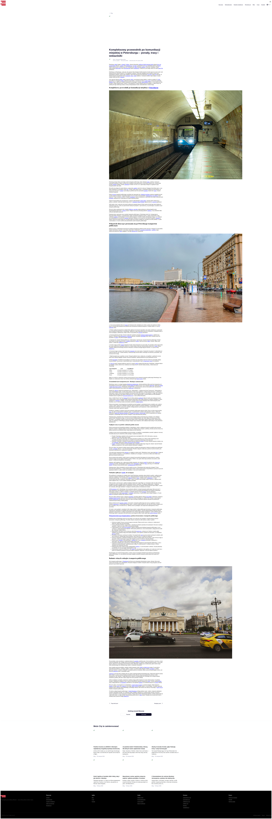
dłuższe (138, 401)
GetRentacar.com (186, 801)
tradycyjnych (160, 687)
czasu (151, 361)
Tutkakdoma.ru (186, 807)
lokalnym (143, 194)
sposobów (136, 661)
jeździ (141, 667)
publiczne (141, 64)
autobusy (143, 67)
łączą (158, 64)
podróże (116, 216)
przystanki (151, 668)
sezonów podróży (123, 503)
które (152, 64)
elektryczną (146, 667)
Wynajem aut (248, 4)
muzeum (126, 218)
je (159, 326)
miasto (115, 64)
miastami (117, 400)
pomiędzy (146, 190)
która (136, 67)
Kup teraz (221, 4)
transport (158, 218)
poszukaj (143, 540)
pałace (148, 341)
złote (141, 695)
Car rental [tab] (143, 714)
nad (156, 74)
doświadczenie (127, 68)
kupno (126, 325)
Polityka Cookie (232, 801)
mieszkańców (129, 65)
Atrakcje (48, 797)
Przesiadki (114, 359)
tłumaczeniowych (150, 195)
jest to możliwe (127, 527)
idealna (125, 398)
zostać (141, 200)
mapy (138, 478)
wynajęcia (123, 686)
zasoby (124, 472)
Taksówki (111, 673)
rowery (118, 686)
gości (149, 681)
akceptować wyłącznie (126, 336)
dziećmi (133, 540)
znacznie (140, 332)
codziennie (126, 184)
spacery (110, 465)
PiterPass (185, 805)
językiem (148, 194)
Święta (113, 443)
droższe (159, 681)
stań (142, 535)
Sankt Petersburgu (133, 691)
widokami (111, 463)
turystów (135, 65)
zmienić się (126, 696)
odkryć (133, 686)
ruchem (142, 441)
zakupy (116, 337)
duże (121, 231)
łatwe (159, 65)
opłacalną (111, 327)
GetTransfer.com (186, 799)
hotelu (110, 494)
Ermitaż (161, 385)
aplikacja (130, 478)
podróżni (154, 230)
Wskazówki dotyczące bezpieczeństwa (120, 516)
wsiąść (146, 80)
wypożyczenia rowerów (136, 684)
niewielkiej (143, 336)
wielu (159, 79)
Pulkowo (131, 209)
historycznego (139, 378)
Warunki (230, 799)
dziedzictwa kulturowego (132, 384)
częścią (136, 363)
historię (123, 64)
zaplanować (121, 342)
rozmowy (138, 546)
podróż (120, 79)
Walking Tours (140, 797)
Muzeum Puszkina (124, 413)
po (118, 437)
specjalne (136, 209)
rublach (121, 190)
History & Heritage (141, 803)
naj (160, 64)
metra (155, 190)
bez (162, 68)
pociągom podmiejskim (145, 230)
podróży (135, 188)
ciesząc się (157, 462)
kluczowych (134, 231)
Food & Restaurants (141, 799)
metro (148, 182)
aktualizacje (150, 478)
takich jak (117, 413)
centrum (124, 210)
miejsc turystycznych (129, 442)
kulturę (127, 64)
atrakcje (122, 65)
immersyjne (115, 499)
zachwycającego (153, 513)
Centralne (115, 448)
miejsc (159, 68)
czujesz (133, 549)
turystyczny (138, 531)
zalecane (126, 452)
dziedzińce (136, 463)
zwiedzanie (140, 398)
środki (144, 64)
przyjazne (149, 74)
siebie (132, 79)
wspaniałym (123, 682)
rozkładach (135, 202)
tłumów (138, 442)
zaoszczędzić (125, 493)
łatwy (157, 452)
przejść (145, 462)
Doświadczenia (228, 4)
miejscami (152, 385)
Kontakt (263, 4)
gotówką (149, 210)
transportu (148, 64)
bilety (122, 80)
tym (146, 65)
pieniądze (131, 493)
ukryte (136, 686)
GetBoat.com (185, 803)
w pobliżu (127, 341)
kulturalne (128, 75)
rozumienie (132, 197)
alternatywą (111, 348)
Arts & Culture (140, 801)
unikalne (115, 184)
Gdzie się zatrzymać (50, 803)
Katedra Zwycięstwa (134, 413)
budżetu (140, 682)
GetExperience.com (187, 797)
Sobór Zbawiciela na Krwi (116, 386)
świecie (156, 682)
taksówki (130, 337)
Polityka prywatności (233, 797)
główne (116, 390)
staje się (113, 533)
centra (131, 75)
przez (149, 80)
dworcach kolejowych (128, 395)
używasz (114, 194)
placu (146, 463)
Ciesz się (112, 363)
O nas (258, 4)
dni (127, 189)
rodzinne (121, 540)
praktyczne (131, 388)
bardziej (142, 202)
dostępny (122, 77)
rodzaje (122, 344)
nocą (110, 411)
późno (144, 200)
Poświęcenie (142, 413)
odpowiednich (145, 82)
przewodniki (149, 496)
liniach (139, 202)
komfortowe (136, 68)
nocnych (155, 202)
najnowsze (115, 671)
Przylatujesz (114, 489)
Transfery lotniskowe (238, 4)
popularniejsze (112, 65)
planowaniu (118, 68)
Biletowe (111, 82)
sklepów (111, 686)
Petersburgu (153, 88)
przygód (144, 491)
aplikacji (156, 195)
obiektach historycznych (114, 498)
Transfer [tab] (128, 714)
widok (156, 346)
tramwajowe (116, 504)
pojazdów (111, 198)
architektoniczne (131, 465)
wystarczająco (146, 361)
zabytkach (131, 496)
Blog (254, 4)
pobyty (141, 401)
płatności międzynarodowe (147, 334)
